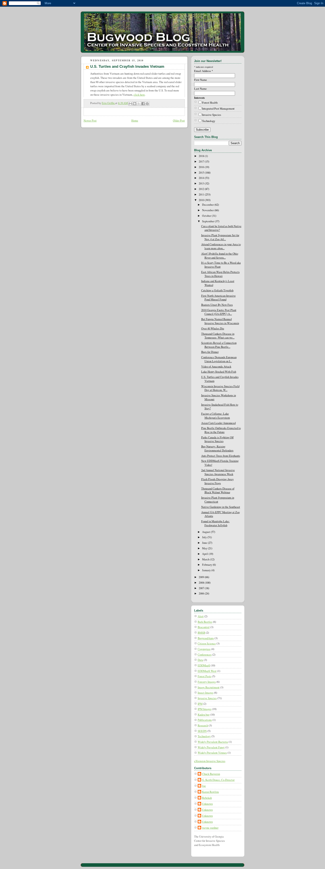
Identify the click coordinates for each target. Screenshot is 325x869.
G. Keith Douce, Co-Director (218, 780)
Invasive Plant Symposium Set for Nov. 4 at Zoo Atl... (220, 237)
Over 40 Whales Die (212, 328)
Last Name (200, 89)
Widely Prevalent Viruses (212, 753)
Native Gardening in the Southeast (220, 507)
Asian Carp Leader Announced (218, 423)
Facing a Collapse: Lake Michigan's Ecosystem (215, 416)
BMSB (201, 633)
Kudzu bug (204, 714)
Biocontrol (204, 627)
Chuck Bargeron (211, 774)
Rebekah (207, 798)
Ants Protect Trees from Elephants (220, 456)
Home (134, 120)
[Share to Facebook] (143, 103)
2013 (202, 183)
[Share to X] (139, 103)
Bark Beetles (205, 622)
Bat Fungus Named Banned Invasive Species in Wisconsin (220, 321)
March (206, 559)
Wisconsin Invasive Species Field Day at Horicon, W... (220, 388)
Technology (208, 121)
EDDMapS (204, 665)
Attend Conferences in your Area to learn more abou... (221, 246)
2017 (202, 161)
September (208, 221)
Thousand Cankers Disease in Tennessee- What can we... (218, 336)
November (208, 210)
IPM (200, 704)
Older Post (179, 120)
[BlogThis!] (134, 103)
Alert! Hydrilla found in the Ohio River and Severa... (219, 255)
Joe (204, 786)
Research (203, 725)
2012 (202, 189)
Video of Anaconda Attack (216, 366)
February (207, 565)
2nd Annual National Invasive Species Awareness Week (218, 472)
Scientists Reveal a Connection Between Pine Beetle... (219, 345)
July (204, 537)
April (205, 554)
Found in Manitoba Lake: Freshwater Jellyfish (215, 523)
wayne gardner (210, 828)
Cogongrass (204, 649)
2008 (202, 582)
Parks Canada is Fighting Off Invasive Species (217, 439)
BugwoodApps (206, 638)
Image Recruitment (209, 687)
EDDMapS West (207, 671)
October (207, 216)
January (206, 570)
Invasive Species (211, 115)
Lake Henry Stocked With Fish (218, 372)
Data (200, 660)
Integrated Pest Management (218, 108)
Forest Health (210, 103)
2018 (202, 156)
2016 (202, 167)
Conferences (205, 654)
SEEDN (202, 731)
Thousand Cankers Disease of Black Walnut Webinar (217, 490)
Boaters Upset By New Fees (217, 305)
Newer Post (90, 120)
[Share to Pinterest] (147, 103)
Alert (201, 616)
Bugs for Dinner (210, 352)
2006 (202, 593)
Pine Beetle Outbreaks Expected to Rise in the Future (221, 430)
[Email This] (130, 103)
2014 (202, 178)
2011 (202, 194)
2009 (202, 577)
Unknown (207, 804)
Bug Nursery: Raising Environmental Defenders (217, 448)
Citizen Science (207, 643)
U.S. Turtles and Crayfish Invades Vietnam (127, 66)
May (205, 548)
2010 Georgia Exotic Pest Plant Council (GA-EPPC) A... (218, 312)
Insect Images (205, 693)
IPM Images (204, 709)
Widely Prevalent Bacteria (213, 742)
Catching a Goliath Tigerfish (217, 290)
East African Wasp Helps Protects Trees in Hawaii (220, 274)
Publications (205, 720)
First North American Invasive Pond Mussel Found (218, 298)
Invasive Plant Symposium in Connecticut (217, 499)
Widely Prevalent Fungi (211, 747)
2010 (202, 200)
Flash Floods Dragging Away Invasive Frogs (217, 481)
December (208, 205)
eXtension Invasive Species (209, 761)
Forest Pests (204, 676)
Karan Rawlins (210, 792)
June (205, 543)
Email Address (203, 71)
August (206, 532)
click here (139, 95)
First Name (200, 80)
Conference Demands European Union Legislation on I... (219, 359)
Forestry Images (207, 682)
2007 (202, 588)
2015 (202, 172)
